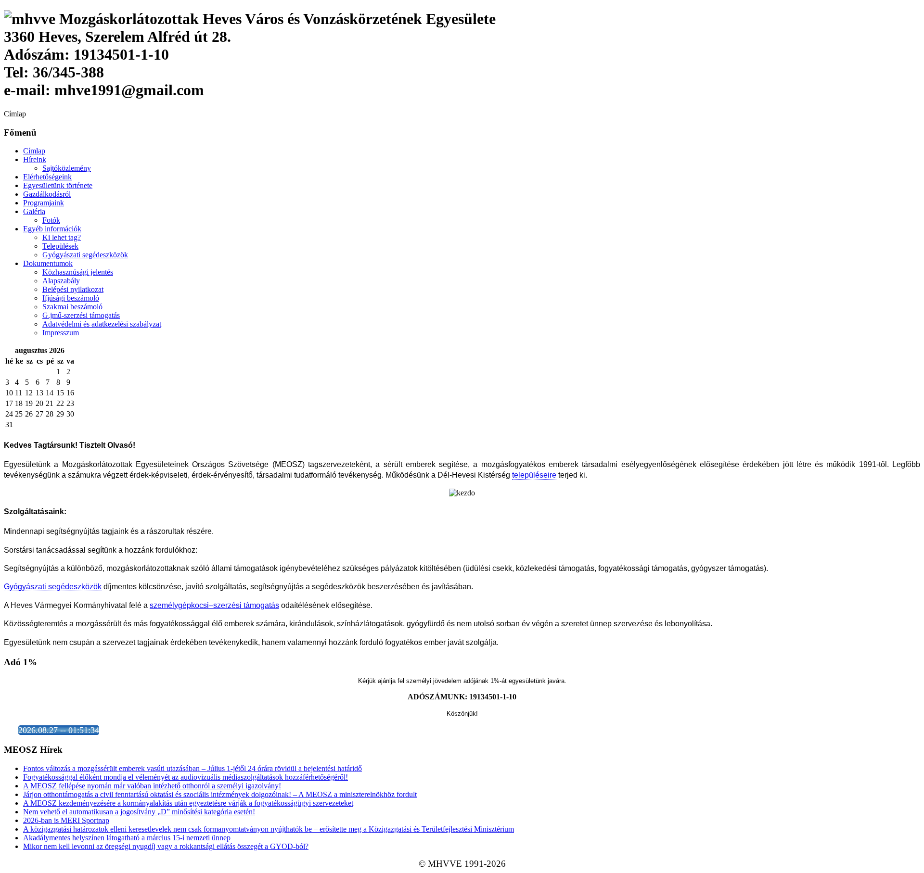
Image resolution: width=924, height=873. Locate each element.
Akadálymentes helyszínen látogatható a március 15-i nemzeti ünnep (127, 838)
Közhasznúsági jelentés (77, 272)
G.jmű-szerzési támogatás (81, 315)
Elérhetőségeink (47, 177)
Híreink (34, 159)
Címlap (34, 151)
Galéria (34, 211)
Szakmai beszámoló (72, 307)
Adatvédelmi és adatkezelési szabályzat (101, 324)
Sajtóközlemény (66, 168)
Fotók (51, 220)
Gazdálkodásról (47, 194)
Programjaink (43, 203)
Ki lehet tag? (61, 237)
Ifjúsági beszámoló (70, 298)
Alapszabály (61, 281)
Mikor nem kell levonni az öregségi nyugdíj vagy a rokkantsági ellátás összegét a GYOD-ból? (165, 846)
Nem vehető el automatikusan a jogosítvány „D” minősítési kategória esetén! (139, 812)
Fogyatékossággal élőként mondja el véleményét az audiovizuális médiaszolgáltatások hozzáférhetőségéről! (185, 777)
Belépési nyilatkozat (72, 289)
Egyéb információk (52, 229)
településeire (534, 475)
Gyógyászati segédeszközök (85, 255)
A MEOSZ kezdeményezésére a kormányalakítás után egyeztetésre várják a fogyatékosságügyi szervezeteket (188, 803)
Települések (60, 246)
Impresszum (60, 333)
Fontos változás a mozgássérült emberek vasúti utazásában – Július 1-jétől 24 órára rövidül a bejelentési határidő (192, 768)
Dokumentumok (48, 263)
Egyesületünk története (57, 185)
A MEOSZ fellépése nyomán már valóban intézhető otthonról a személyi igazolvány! (152, 786)
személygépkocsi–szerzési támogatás (214, 605)
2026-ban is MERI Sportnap (66, 820)
